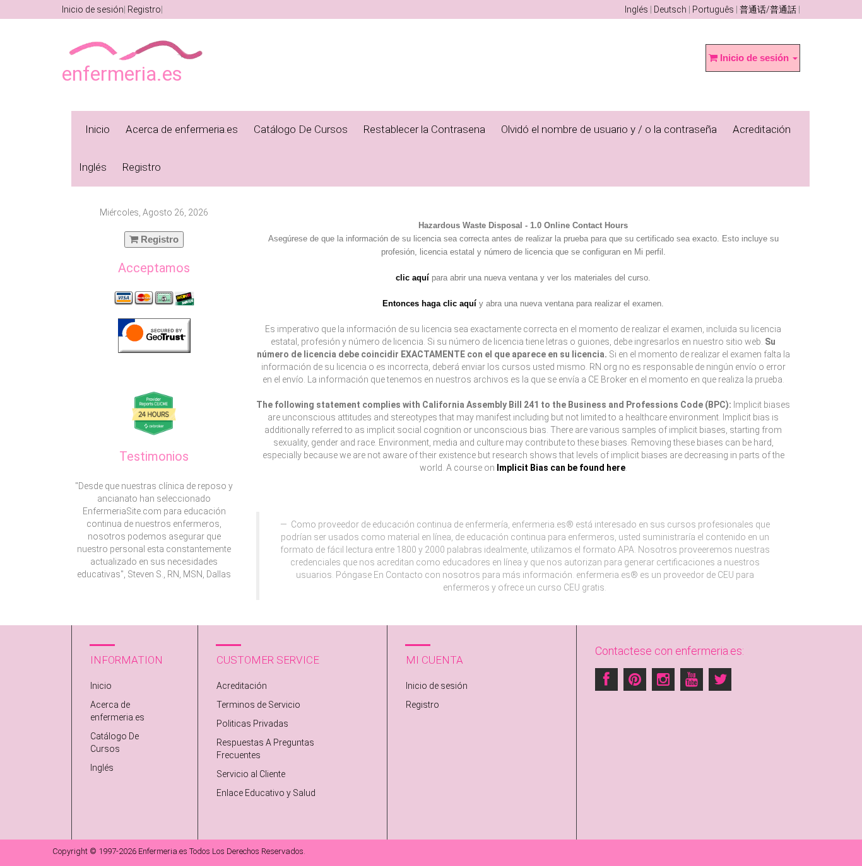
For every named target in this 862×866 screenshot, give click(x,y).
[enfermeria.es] (136, 42)
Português (713, 9)
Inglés (636, 9)
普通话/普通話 (768, 9)
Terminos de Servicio (258, 705)
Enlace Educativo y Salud (266, 793)
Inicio (97, 129)
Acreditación (762, 129)
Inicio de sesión (93, 9)
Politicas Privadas (252, 724)
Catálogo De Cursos (301, 129)
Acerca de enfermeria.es (182, 129)
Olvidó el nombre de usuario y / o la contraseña (609, 129)
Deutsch (670, 9)
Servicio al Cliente (250, 774)
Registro (144, 9)
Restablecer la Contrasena (424, 129)
